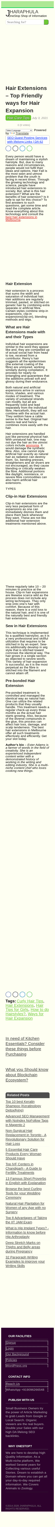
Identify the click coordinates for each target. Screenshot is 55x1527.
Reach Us (13, 1383)
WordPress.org (16, 1365)
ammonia (32, 445)
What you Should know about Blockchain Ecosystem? (27, 1074)
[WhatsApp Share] (29, 148)
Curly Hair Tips (30, 1001)
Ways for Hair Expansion (25, 1016)
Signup (11, 1342)
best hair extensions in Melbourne (21, 218)
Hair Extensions (20, 1005)
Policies (11, 1360)
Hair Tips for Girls (24, 1007)
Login (10, 1348)
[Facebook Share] (8, 148)
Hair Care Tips (18, 118)
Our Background (17, 1354)
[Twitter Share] (15, 148)
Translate (22, 133)
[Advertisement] (27, 54)
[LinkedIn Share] (22, 148)
